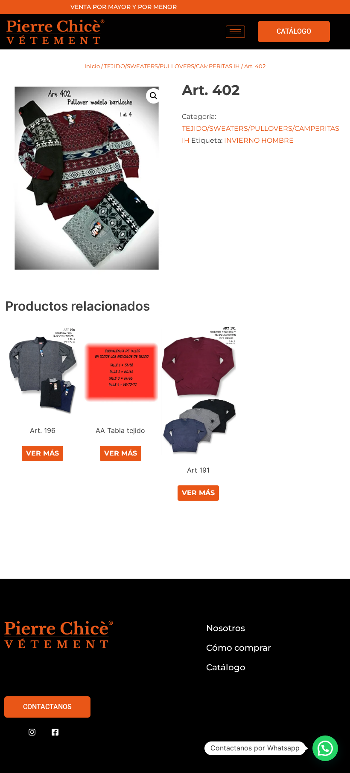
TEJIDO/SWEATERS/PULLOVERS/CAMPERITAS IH (172, 66)
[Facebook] (55, 732)
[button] (153, 96)
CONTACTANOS (47, 707)
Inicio (92, 66)
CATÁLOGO (294, 31)
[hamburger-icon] (235, 32)
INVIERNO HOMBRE (259, 140)
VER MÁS (42, 453)
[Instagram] (32, 732)
